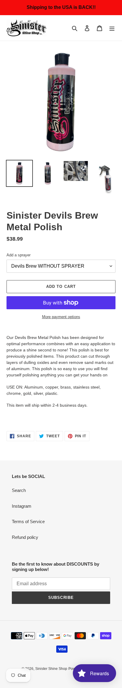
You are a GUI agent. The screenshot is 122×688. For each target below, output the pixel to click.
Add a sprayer (18, 255)
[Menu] (112, 28)
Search (19, 490)
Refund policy (25, 537)
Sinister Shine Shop (51, 669)
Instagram (21, 506)
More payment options (61, 317)
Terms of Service (28, 521)
